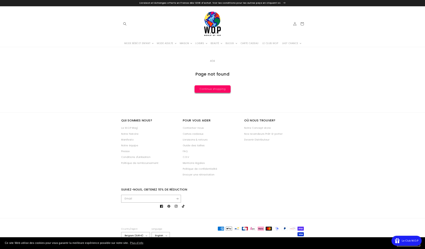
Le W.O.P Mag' (129, 128)
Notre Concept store (257, 128)
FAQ (185, 151)
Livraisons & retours (195, 139)
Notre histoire (129, 134)
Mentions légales (194, 163)
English (159, 235)
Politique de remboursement (140, 163)
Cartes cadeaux (193, 134)
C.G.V (186, 157)
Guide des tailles (194, 145)
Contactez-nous (193, 128)
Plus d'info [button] (136, 243)
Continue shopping (213, 89)
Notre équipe (129, 145)
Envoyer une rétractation (198, 174)
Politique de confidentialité (200, 168)
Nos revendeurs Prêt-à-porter (263, 134)
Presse (125, 151)
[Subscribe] (177, 199)
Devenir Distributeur (256, 139)
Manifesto (127, 139)
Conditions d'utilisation (135, 157)
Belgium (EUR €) (134, 235)
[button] (124, 24)
